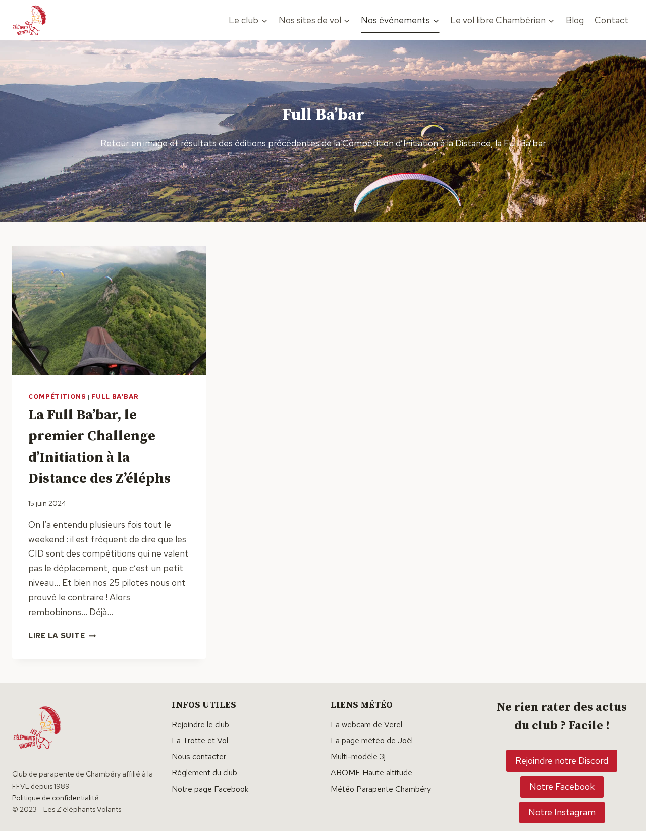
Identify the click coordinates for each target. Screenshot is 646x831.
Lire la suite (62, 635)
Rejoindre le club (200, 724)
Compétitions (57, 396)
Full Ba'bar (114, 396)
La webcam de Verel (366, 724)
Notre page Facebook (210, 789)
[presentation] (109, 310)
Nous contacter (199, 756)
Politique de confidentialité (55, 797)
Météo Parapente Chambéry (381, 789)
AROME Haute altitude (371, 772)
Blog (575, 20)
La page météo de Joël (372, 740)
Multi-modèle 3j (358, 756)
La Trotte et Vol (200, 740)
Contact (611, 20)
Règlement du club (204, 772)
